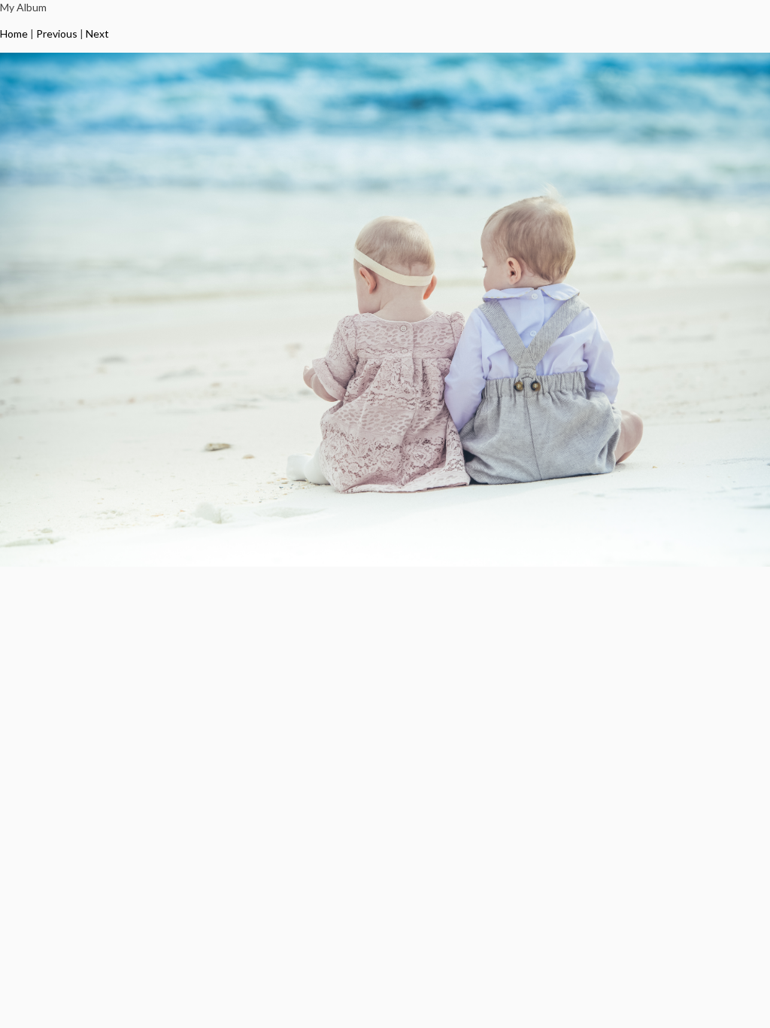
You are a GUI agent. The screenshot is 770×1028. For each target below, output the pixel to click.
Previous (56, 33)
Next (97, 33)
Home (14, 33)
